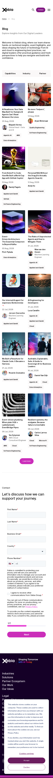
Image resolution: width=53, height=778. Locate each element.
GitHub (6, 199)
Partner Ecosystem (13, 681)
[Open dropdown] (49, 10)
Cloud (31, 326)
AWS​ (18, 135)
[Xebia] (7, 10)
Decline (27, 767)
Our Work (7, 685)
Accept (26, 760)
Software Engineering (37, 133)
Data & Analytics (10, 140)
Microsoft (43, 441)
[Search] (33, 9)
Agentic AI (7, 135)
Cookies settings (26, 753)
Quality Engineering (36, 128)
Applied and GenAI (11, 194)
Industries (8, 673)
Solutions (7, 677)
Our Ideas (8, 689)
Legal (5, 696)
